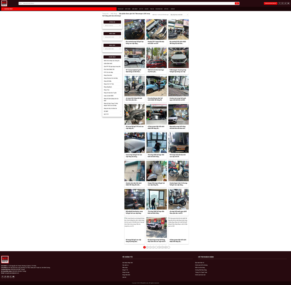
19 (162, 247)
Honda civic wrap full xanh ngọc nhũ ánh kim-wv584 (178, 99)
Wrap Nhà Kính (126, 275)
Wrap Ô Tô (125, 270)
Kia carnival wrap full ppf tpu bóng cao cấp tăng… (135, 42)
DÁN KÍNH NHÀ (159, 8)
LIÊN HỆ (173, 8)
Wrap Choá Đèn (108, 75)
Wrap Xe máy (125, 272)
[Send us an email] (8, 277)
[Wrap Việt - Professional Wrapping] (7, 3)
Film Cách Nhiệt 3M (109, 69)
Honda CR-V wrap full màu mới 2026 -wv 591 (156, 42)
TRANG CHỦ (120, 8)
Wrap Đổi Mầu (107, 81)
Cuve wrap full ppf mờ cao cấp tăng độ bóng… (134, 155)
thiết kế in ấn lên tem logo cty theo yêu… (156, 70)
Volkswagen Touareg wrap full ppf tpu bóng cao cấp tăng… (178, 71)
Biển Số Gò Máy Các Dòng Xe (111, 60)
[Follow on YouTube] (288, 3)
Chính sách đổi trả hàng (201, 265)
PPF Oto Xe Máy (108, 72)
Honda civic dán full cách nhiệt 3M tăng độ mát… (133, 184)
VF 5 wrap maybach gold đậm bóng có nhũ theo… (133, 70)
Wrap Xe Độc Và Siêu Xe (110, 108)
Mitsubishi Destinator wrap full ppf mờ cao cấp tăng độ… (134, 213)
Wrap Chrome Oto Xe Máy (111, 78)
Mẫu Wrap (114, 13)
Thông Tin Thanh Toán (201, 272)
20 (165, 247)
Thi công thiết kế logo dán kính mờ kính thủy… (156, 155)
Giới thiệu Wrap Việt (127, 262)
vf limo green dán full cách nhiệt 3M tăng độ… (156, 127)
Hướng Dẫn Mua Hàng (201, 270)
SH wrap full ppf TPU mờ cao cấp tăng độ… (135, 127)
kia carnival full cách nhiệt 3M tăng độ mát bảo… (178, 42)
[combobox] (112, 25)
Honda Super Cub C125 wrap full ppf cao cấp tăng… (178, 184)
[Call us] (10, 277)
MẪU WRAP (135, 8)
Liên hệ (124, 277)
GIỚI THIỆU (127, 8)
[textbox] (112, 26)
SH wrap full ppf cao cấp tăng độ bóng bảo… (133, 240)
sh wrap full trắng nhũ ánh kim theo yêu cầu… (134, 99)
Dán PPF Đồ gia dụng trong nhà (112, 66)
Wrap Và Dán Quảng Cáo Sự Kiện (111, 99)
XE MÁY (146, 8)
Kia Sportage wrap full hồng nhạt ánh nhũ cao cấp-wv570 (156, 240)
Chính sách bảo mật (200, 275)
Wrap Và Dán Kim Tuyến (110, 93)
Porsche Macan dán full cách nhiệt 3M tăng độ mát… (155, 100)
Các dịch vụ (125, 265)
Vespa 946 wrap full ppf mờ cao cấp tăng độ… (156, 184)
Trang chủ (105, 13)
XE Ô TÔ (141, 8)
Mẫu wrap (125, 267)
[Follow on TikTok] (285, 3)
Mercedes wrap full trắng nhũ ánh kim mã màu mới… (178, 127)
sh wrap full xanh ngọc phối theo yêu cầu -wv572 (178, 212)
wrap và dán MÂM (108, 95)
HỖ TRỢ (166, 8)
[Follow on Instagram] (282, 3)
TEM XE (152, 8)
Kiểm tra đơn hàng (200, 267)
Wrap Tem (106, 90)
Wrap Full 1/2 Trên (109, 84)
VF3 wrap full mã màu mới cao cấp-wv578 (178, 155)
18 (159, 247)
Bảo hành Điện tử (199, 262)
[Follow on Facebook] (279, 3)
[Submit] (236, 3)
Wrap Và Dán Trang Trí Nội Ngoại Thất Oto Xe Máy (111, 104)
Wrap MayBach (108, 87)
